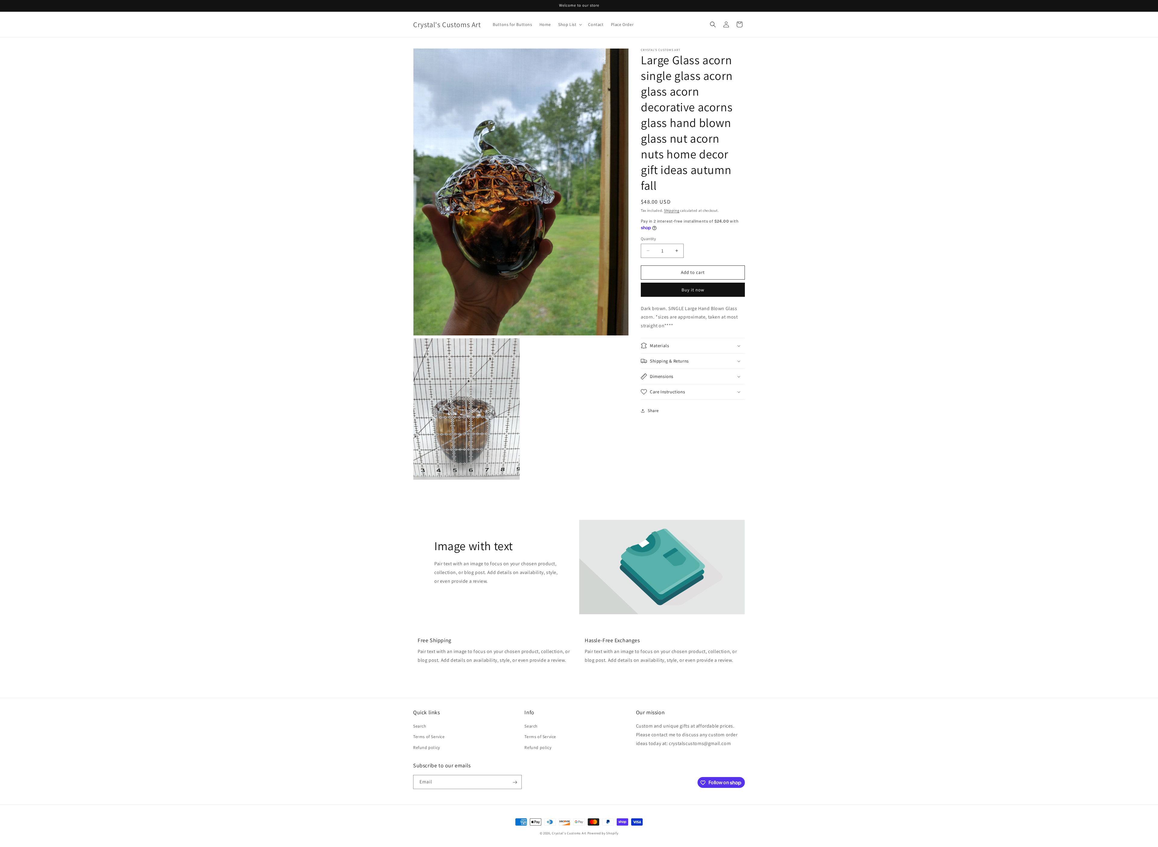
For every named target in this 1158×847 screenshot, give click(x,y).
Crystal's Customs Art (569, 833)
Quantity (648, 238)
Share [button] (653, 410)
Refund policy (426, 747)
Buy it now (693, 290)
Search (419, 726)
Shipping (671, 210)
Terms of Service (429, 737)
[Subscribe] (514, 782)
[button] (569, 24)
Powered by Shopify (603, 833)
